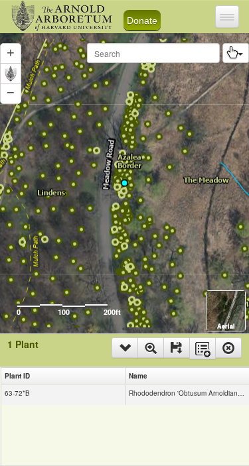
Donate (142, 20)
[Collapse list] (125, 347)
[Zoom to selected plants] (150, 347)
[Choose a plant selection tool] (235, 53)
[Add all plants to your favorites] (202, 348)
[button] (11, 93)
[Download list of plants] (176, 347)
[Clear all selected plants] (228, 347)
